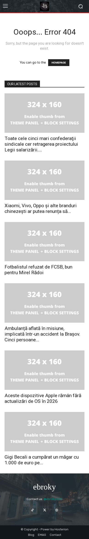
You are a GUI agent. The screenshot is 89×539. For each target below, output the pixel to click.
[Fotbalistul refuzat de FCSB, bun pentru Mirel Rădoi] (44, 241)
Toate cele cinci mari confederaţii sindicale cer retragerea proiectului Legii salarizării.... (41, 144)
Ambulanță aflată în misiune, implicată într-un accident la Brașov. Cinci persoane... (42, 334)
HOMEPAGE (59, 62)
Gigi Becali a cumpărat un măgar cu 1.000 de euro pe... (42, 459)
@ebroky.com (53, 499)
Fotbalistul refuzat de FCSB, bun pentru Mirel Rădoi (38, 269)
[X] (44, 510)
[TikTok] (32, 510)
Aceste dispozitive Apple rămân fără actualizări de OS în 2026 (43, 398)
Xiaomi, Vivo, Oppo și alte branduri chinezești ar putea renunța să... (41, 208)
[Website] (56, 510)
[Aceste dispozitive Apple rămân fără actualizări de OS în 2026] (44, 370)
